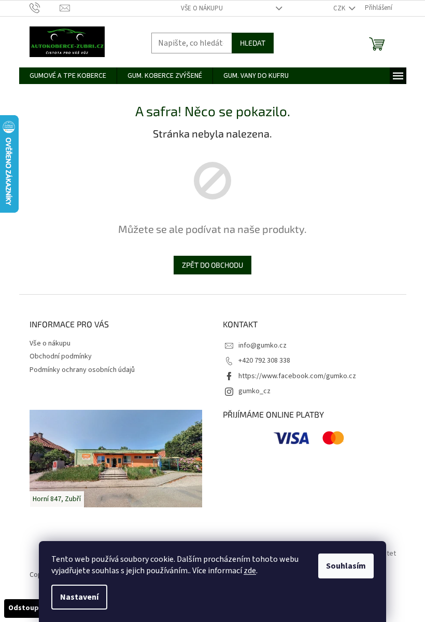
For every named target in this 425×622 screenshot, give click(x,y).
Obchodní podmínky (61, 356)
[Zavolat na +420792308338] (45, 7)
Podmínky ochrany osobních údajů (82, 370)
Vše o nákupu (202, 8)
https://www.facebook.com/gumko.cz (297, 376)
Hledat (252, 42)
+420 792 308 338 (264, 360)
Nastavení (79, 597)
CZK (340, 8)
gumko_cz (254, 391)
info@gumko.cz (262, 345)
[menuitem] (68, 75)
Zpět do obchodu (212, 264)
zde (250, 570)
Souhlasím (346, 566)
